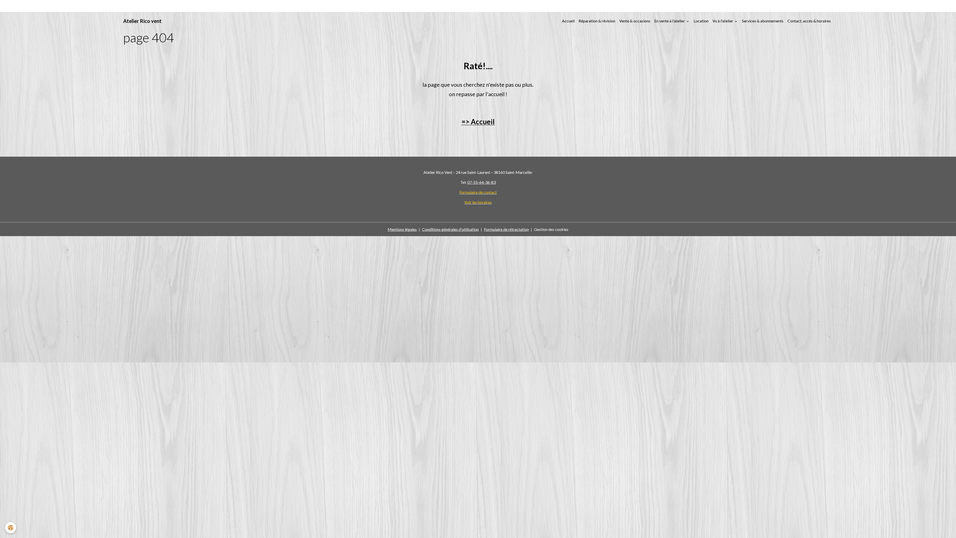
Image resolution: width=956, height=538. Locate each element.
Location (701, 20)
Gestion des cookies (551, 229)
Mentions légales (402, 229)
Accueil (568, 20)
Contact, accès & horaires (809, 20)
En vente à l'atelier (670, 20)
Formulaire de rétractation (506, 229)
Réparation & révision (597, 20)
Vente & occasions (634, 20)
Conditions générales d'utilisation (450, 229)
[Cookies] (10, 527)
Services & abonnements (762, 20)
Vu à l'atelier (723, 20)
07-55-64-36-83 (481, 182)
